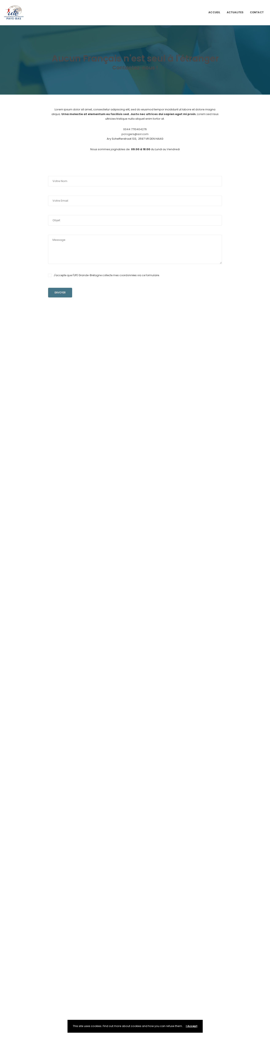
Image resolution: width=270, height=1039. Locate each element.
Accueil (214, 12)
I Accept (191, 1026)
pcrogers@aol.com (135, 134)
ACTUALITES (235, 12)
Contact (257, 12)
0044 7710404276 (135, 129)
